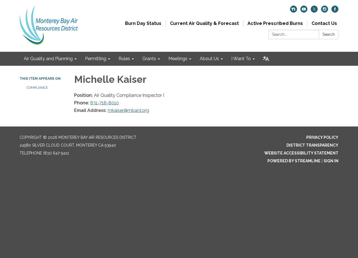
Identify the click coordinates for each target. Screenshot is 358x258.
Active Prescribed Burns (275, 23)
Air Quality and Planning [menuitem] (48, 58)
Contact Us (324, 23)
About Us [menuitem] (209, 58)
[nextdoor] (293, 11)
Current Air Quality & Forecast (204, 23)
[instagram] (324, 11)
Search (328, 34)
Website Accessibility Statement (301, 153)
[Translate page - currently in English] (266, 59)
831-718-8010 (104, 102)
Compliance (37, 88)
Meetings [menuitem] (177, 58)
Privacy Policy (322, 137)
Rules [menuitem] (124, 58)
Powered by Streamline (294, 161)
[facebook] (334, 11)
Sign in (331, 161)
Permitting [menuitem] (95, 58)
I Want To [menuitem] (241, 58)
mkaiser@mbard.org (128, 110)
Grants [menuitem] (149, 58)
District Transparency (312, 145)
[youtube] (303, 11)
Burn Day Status (143, 23)
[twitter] (314, 11)
